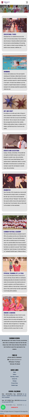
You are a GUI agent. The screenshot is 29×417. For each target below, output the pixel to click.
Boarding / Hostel (14, 376)
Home (14, 372)
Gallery (14, 374)
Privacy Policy (14, 383)
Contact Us (14, 378)
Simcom (2, 413)
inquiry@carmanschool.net (15, 359)
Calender (9, 416)
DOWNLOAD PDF (14, 407)
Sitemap (14, 381)
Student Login (14, 385)
